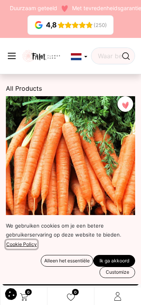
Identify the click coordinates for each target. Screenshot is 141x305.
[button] (79, 57)
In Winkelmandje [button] (73, 276)
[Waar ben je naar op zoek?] (126, 56)
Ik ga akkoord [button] (114, 261)
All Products (24, 88)
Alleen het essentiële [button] (67, 261)
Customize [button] (117, 272)
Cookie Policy (21, 244)
